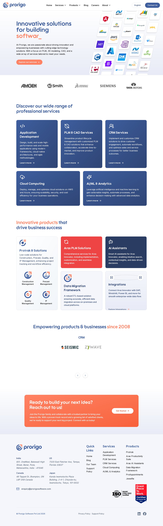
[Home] (14, 5)
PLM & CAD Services (78, 132)
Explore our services (28, 62)
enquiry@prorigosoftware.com (36, 489)
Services (59, 5)
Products (73, 5)
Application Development (109, 453)
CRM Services (118, 132)
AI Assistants (117, 248)
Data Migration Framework (133, 469)
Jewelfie (130, 478)
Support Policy (90, 470)
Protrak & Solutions (33, 250)
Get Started (121, 411)
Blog (86, 5)
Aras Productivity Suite (134, 458)
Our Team (91, 464)
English (137, 5)
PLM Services (109, 459)
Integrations (117, 284)
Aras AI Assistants (135, 463)
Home (49, 5)
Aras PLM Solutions (77, 248)
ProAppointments (134, 474)
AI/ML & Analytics (99, 183)
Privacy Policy (84, 514)
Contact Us (152, 5)
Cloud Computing (32, 183)
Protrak (129, 452)
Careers (95, 5)
